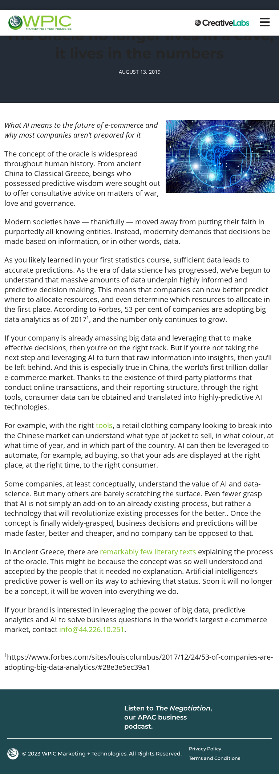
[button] (265, 22)
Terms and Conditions (214, 758)
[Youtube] (51, 717)
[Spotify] (243, 717)
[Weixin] (69, 717)
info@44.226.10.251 (91, 629)
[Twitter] (32, 717)
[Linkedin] (14, 717)
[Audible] (261, 717)
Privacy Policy (205, 748)
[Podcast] (226, 717)
